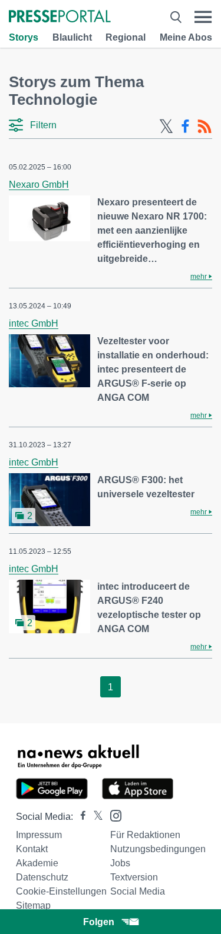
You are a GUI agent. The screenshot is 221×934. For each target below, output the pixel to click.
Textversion (134, 877)
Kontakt (32, 849)
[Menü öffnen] (203, 17)
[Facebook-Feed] (185, 126)
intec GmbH (33, 323)
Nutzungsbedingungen (158, 849)
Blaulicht (72, 37)
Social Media (137, 891)
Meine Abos (186, 37)
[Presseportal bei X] (94, 817)
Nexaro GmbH (39, 185)
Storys (23, 37)
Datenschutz (42, 877)
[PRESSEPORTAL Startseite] (60, 17)
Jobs (120, 863)
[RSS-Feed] (204, 126)
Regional (125, 37)
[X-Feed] (166, 126)
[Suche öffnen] (176, 17)
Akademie (37, 863)
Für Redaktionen (145, 835)
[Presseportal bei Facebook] (79, 817)
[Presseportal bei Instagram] (112, 815)
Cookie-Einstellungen (61, 891)
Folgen (98, 922)
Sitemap (33, 905)
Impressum (39, 835)
